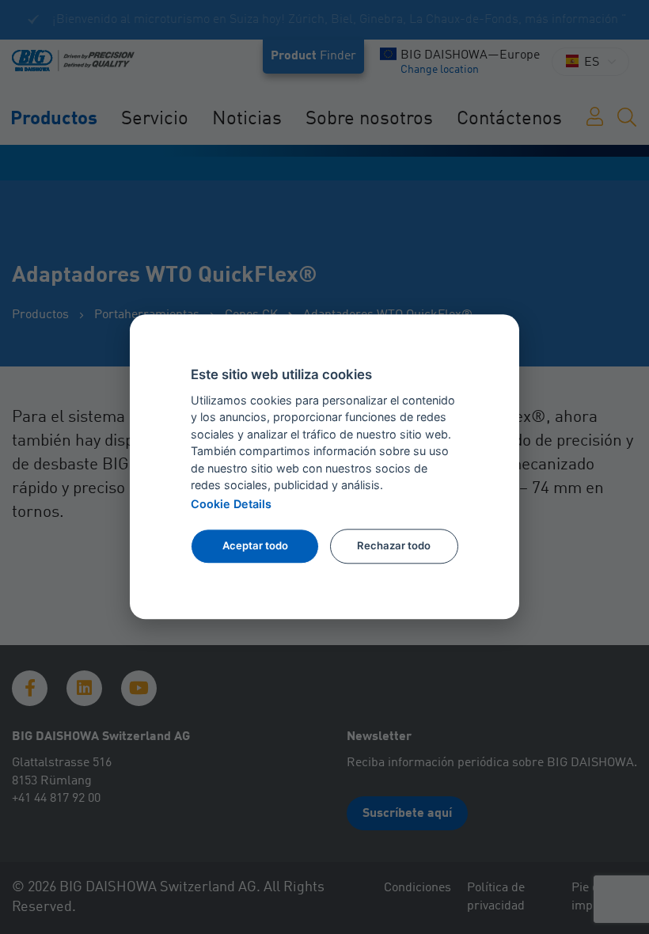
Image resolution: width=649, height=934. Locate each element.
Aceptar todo (255, 545)
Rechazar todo (394, 545)
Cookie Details (231, 504)
